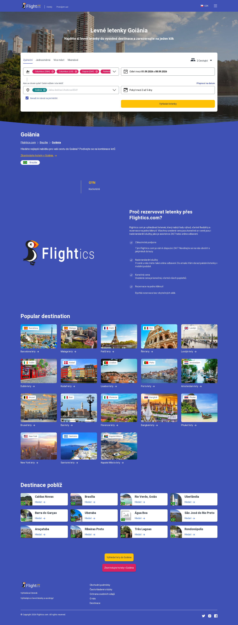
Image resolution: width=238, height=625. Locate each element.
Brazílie (44, 142)
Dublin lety (26, 386)
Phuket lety (187, 425)
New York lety (28, 462)
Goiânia (56, 142)
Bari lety (65, 425)
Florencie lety (108, 425)
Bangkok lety (147, 425)
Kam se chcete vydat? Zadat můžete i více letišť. (43, 83)
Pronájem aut (62, 7)
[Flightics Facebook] (215, 616)
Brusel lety (26, 425)
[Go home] (31, 585)
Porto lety (146, 386)
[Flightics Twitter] (203, 616)
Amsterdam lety (189, 386)
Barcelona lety (28, 351)
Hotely (49, 7)
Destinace (95, 603)
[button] (215, 6)
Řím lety (145, 351)
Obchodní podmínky (100, 585)
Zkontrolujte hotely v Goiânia (37, 155)
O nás (93, 598)
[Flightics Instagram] (210, 616)
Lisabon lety (107, 386)
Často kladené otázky (101, 589)
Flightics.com (28, 142)
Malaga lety (67, 351)
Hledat (38, 502)
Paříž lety (106, 351)
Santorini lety (67, 462)
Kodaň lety (66, 386)
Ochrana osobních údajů (102, 594)
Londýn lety (187, 351)
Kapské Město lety (110, 462)
